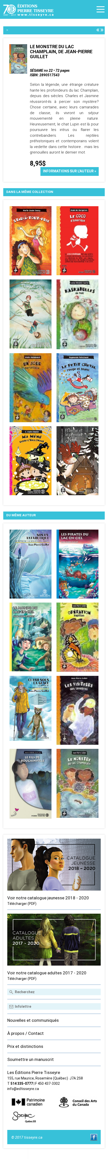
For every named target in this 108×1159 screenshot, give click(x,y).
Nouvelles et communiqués (33, 1020)
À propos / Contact (25, 1033)
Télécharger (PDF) (21, 904)
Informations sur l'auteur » (69, 171)
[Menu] (100, 9)
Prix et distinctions (25, 1046)
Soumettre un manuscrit (30, 1059)
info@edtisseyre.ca (23, 1089)
